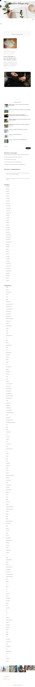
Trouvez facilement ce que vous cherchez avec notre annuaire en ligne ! (10, 58)
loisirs (7, 494)
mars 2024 (7, 256)
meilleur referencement (9, 506)
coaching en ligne (8, 388)
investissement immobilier (10, 475)
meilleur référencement (9, 509)
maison (7, 499)
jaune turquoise (8, 480)
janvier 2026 (8, 203)
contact (7, 400)
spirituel (7, 603)
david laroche (8, 417)
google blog (8, 463)
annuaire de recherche (9, 304)
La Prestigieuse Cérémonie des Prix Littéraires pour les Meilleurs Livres (14, 164)
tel (6, 615)
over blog (7, 545)
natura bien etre (8, 523)
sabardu (7, 581)
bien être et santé (8, 345)
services (7, 586)
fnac (6, 451)
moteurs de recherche (9, 521)
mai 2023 (7, 280)
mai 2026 (7, 193)
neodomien (7, 530)
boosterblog (8, 371)
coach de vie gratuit (9, 383)
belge (7, 340)
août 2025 (7, 215)
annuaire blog (8, 301)
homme (7, 470)
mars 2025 (7, 227)
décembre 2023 (8, 263)
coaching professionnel (9, 395)
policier (7, 562)
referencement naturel (9, 576)
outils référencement (9, 540)
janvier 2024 (8, 261)
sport (7, 605)
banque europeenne (9, 335)
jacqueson (7, 477)
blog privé (7, 357)
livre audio (7, 487)
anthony (7, 328)
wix (6, 656)
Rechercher (6, 146)
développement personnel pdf (10, 422)
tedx (6, 612)
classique (7, 381)
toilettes (7, 634)
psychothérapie (8, 569)
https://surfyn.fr (8, 178)
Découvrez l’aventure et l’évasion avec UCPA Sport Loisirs (18, 139)
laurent (7, 482)
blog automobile (8, 352)
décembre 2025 (8, 205)
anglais (7, 299)
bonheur (7, 369)
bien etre (7, 342)
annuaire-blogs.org (17, 3)
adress (7, 287)
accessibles (7, 53)
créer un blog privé (9, 410)
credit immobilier (8, 407)
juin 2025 (7, 220)
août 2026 (7, 186)
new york (7, 535)
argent (7, 330)
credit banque (8, 405)
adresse (7, 289)
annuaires (7, 323)
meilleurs (7, 513)
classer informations (10, 54)
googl (7, 458)
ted (6, 610)
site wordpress (8, 598)
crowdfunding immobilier (10, 412)
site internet (8, 593)
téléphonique (8, 624)
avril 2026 (7, 196)
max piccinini (8, 501)
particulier (7, 552)
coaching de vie (8, 386)
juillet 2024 (7, 246)
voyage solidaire (8, 651)
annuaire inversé (8, 316)
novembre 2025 (8, 208)
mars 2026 (7, 198)
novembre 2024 (8, 237)
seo (6, 583)
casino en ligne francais (9, 173)
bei (6, 337)
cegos (7, 376)
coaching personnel (9, 393)
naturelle (7, 528)
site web (7, 595)
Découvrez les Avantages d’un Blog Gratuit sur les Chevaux (18, 129)
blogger (7, 359)
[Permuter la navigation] (1, 24)
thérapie (7, 629)
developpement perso (9, 419)
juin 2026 (7, 191)
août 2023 (7, 273)
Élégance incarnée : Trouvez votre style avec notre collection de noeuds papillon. (19, 105)
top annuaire (8, 639)
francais (7, 453)
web (6, 653)
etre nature (7, 436)
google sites (8, 465)
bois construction (8, 366)
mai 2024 (7, 251)
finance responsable (9, 448)
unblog (7, 644)
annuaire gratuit (8, 311)
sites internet (8, 600)
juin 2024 (7, 249)
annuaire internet (8, 313)
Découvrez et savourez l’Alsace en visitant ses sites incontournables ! (19, 110)
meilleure (7, 511)
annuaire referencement (9, 318)
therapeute (7, 627)
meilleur (7, 504)
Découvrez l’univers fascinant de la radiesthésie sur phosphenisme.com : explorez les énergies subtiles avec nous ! (19, 115)
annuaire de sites (8, 306)
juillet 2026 (7, 188)
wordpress (7, 658)
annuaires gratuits (9, 325)
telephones (7, 622)
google (7, 460)
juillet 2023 (7, 275)
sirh (6, 588)
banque (7, 333)
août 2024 (7, 244)
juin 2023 (7, 278)
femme (7, 446)
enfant (7, 429)
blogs (7, 54)
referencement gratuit (9, 574)
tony (6, 636)
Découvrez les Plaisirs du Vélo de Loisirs (15, 134)
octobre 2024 (8, 239)
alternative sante (8, 292)
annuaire (10, 53)
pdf (6, 554)
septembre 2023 (8, 270)
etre (6, 434)
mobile (7, 516)
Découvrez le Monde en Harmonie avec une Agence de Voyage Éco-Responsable (19, 125)
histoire (7, 468)
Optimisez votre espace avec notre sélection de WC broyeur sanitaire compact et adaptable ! (19, 119)
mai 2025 (7, 222)
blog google (8, 354)
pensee (7, 557)
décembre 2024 (8, 234)
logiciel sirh (7, 492)
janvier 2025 (8, 232)
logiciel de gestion (8, 489)
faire (6, 441)
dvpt (6, 424)
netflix (7, 533)
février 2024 (8, 258)
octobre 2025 (8, 210)
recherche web (8, 571)
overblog (7, 547)
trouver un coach (8, 641)
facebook (7, 439)
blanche (7, 347)
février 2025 (8, 229)
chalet (7, 378)
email (7, 427)
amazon (7, 294)
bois (6, 364)
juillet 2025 (7, 217)
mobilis (7, 518)
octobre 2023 (8, 268)
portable (7, 564)
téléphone (7, 617)
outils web (7, 542)
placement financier (9, 559)
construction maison (9, 398)
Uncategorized (6, 49)
